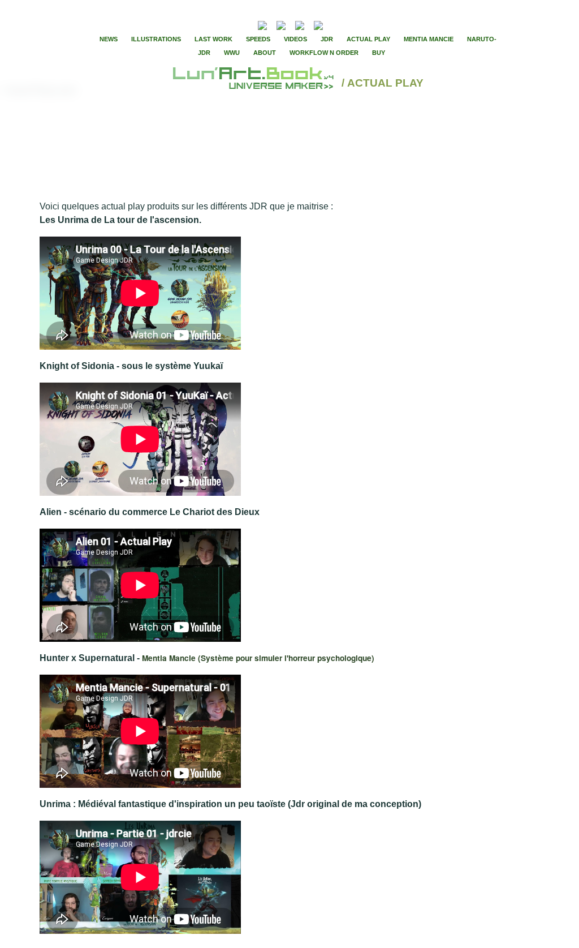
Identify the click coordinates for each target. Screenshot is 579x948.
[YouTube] (335, 24)
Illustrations (156, 39)
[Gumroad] (262, 24)
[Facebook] (348, 24)
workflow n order (324, 52)
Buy (378, 52)
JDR (327, 39)
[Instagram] (318, 24)
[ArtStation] (299, 24)
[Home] (254, 83)
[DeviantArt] (281, 24)
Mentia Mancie (428, 39)
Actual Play (368, 39)
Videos (295, 39)
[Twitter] (358, 24)
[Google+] (367, 24)
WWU (232, 52)
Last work (213, 39)
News (109, 39)
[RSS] (245, 24)
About (264, 52)
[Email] (232, 24)
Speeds (258, 39)
